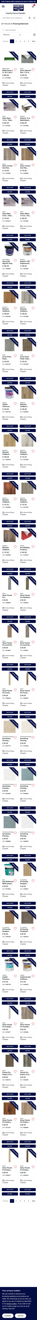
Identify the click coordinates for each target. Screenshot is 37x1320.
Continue (8, 1316)
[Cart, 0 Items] (33, 6)
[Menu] (3, 6)
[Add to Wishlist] (15, 69)
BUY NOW (10, 96)
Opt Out (20, 1316)
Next (33, 41)
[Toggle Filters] (34, 35)
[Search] (29, 17)
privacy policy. (12, 1304)
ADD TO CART (10, 92)
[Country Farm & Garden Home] (18, 8)
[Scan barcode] (34, 18)
